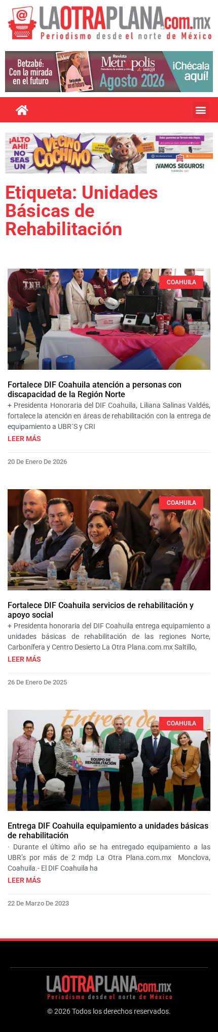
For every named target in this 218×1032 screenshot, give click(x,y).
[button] (201, 110)
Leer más (24, 439)
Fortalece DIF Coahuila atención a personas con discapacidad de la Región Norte (94, 389)
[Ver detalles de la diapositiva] (109, 71)
